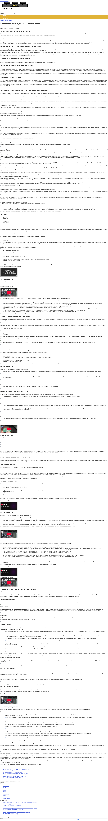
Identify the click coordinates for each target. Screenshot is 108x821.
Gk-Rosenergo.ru (6, 9)
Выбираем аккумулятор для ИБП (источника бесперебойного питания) (17, 774)
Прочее (10, 20)
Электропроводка (6, 798)
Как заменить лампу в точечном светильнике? (12, 806)
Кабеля (4, 791)
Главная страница (4, 20)
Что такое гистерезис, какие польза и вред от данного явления (16, 769)
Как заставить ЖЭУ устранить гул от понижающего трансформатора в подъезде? (20, 808)
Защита (4, 790)
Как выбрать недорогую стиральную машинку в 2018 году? (15, 804)
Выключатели (6, 786)
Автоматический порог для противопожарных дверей (14, 776)
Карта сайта (5, 18)
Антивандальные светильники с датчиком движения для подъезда (17, 812)
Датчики (4, 787)
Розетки (4, 796)
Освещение (5, 792)
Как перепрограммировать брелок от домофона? (13, 809)
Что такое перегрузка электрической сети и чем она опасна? (15, 773)
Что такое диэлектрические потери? (10, 813)
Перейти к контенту (4, 1)
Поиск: (1, 13)
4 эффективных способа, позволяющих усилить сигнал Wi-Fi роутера (17, 770)
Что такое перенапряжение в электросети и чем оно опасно (15, 810)
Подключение (6, 794)
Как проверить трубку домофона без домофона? (13, 777)
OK (77, 819)
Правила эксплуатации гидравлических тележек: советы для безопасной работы (20, 802)
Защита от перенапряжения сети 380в (11, 814)
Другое (4, 788)
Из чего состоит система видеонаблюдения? (12, 805)
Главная (4, 15)
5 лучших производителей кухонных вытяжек (12, 772)
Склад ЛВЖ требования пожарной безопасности (13, 778)
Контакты (5, 16)
